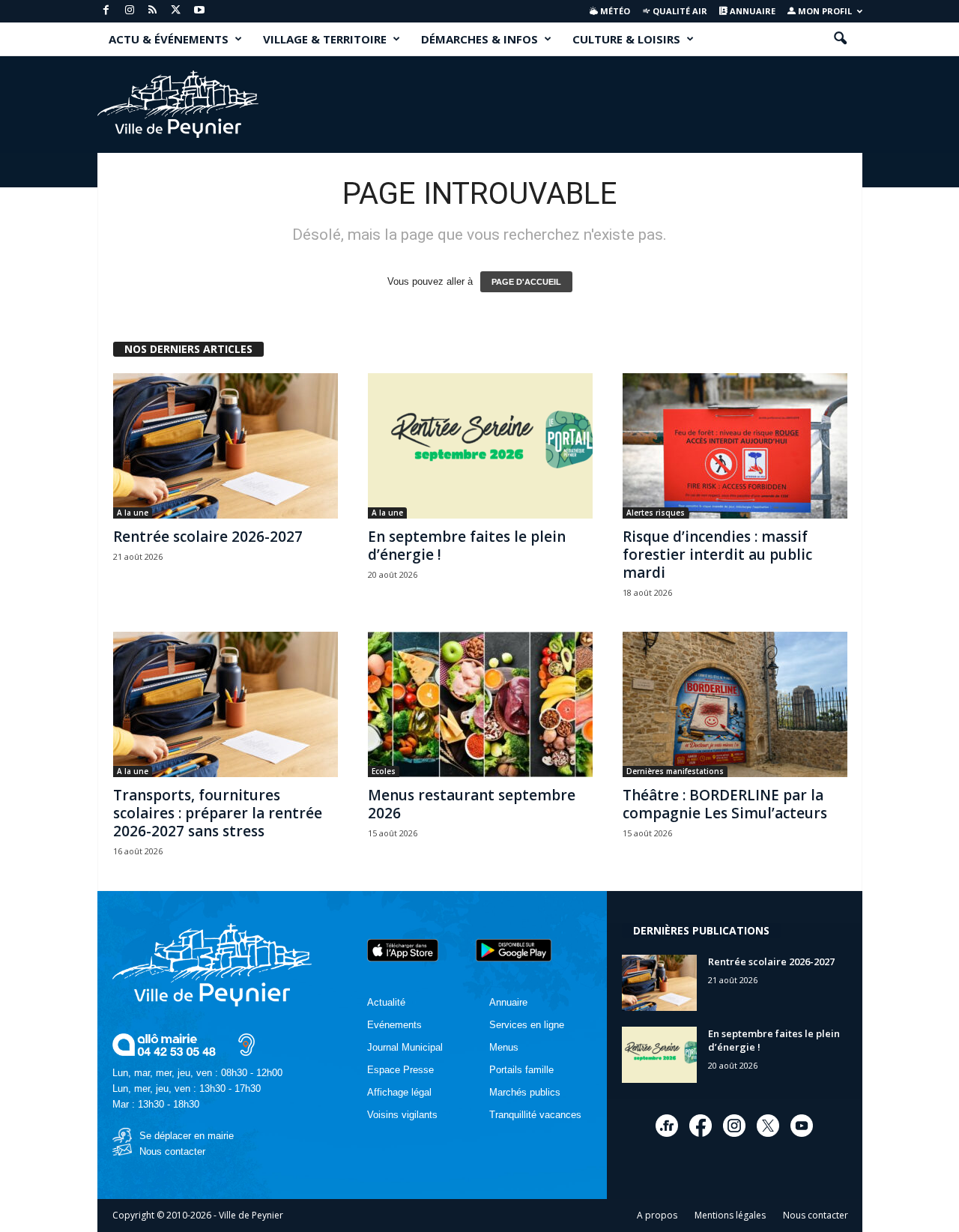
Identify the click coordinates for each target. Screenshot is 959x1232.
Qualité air (678, 10)
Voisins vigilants (402, 1114)
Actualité (386, 1002)
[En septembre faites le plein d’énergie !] (480, 446)
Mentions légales (730, 1215)
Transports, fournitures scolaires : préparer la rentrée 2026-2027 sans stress (217, 813)
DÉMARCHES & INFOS (479, 38)
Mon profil (824, 10)
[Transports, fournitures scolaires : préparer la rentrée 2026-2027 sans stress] (225, 704)
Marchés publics (524, 1092)
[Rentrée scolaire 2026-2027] (225, 446)
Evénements (394, 1024)
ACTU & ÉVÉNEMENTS (169, 38)
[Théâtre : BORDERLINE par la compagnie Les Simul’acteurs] (735, 704)
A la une (132, 512)
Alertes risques (655, 512)
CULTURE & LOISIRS (626, 38)
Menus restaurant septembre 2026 (471, 804)
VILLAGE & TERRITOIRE (325, 38)
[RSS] (153, 11)
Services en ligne (526, 1024)
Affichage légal (399, 1092)
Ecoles (384, 771)
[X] (176, 11)
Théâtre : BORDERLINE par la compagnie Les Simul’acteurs (725, 804)
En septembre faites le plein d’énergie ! (467, 545)
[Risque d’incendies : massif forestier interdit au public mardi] (735, 446)
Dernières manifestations (675, 771)
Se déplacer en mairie (186, 1135)
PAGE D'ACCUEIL (526, 281)
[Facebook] (106, 11)
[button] (839, 38)
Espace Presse (400, 1069)
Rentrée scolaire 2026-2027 (208, 536)
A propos (657, 1215)
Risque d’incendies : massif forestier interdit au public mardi (717, 554)
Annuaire (751, 10)
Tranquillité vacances (535, 1114)
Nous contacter (172, 1151)
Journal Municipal (405, 1047)
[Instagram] (130, 11)
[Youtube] (199, 11)
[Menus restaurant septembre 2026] (480, 704)
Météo (614, 10)
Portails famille (521, 1069)
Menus (503, 1047)
